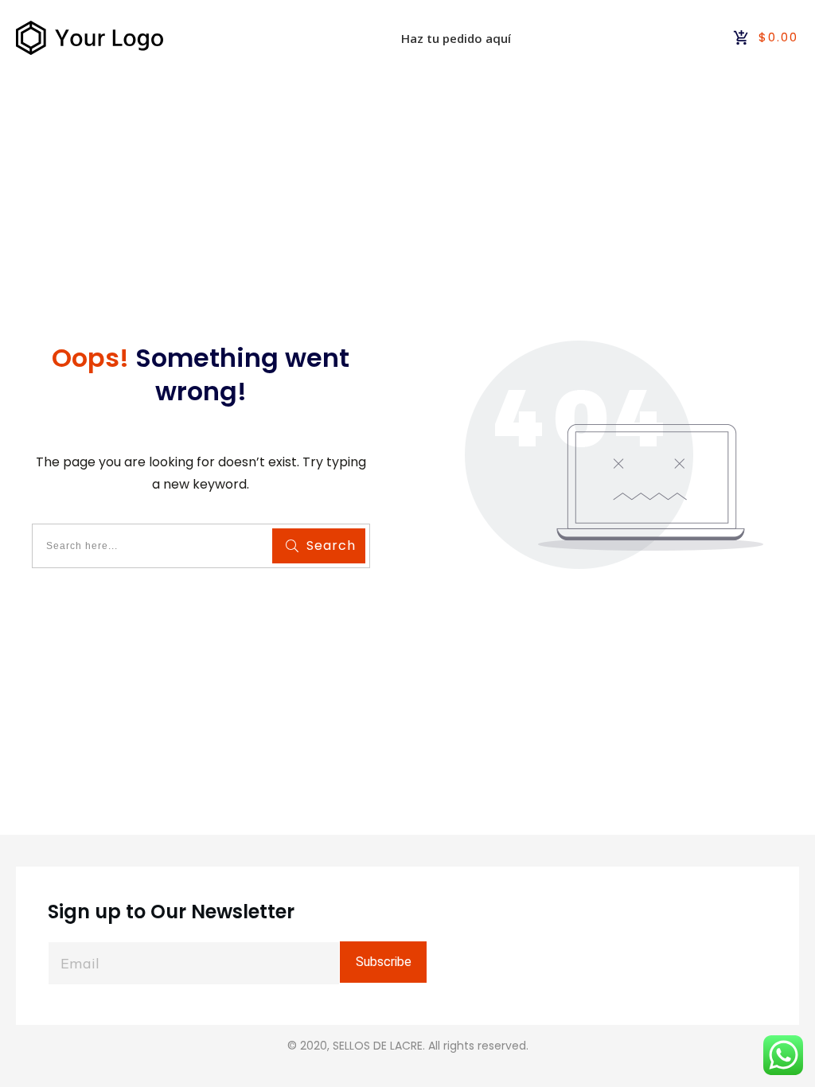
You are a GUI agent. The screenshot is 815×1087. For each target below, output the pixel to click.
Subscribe (383, 961)
